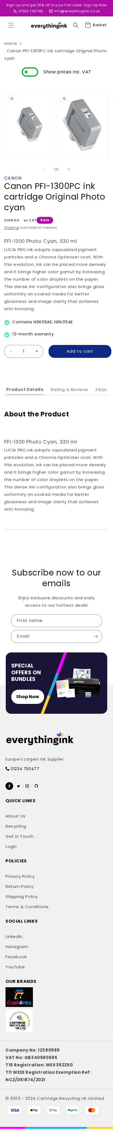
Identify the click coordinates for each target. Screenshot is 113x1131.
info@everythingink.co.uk (77, 11)
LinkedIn (13, 936)
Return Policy (19, 886)
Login (11, 846)
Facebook (16, 957)
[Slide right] (69, 169)
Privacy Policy (20, 876)
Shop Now (27, 696)
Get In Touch (19, 836)
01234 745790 (31, 11)
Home (10, 43)
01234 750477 (24, 769)
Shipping (11, 228)
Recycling (15, 826)
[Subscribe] (96, 636)
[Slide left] (44, 169)
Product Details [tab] (24, 389)
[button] (11, 25)
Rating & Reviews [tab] (69, 389)
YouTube (15, 967)
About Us (15, 816)
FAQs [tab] (101, 389)
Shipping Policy (21, 896)
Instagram (16, 946)
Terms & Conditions (27, 907)
